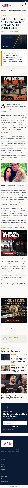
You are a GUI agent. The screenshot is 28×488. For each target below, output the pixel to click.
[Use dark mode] (25, 1)
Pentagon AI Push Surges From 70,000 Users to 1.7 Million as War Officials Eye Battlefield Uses (18, 370)
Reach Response (16, 486)
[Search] (22, 5)
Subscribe (15, 426)
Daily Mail (20, 284)
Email (9, 70)
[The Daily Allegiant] (6, 5)
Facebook (5, 70)
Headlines (4, 15)
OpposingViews (11, 284)
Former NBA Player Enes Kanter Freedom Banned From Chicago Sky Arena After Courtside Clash (12, 397)
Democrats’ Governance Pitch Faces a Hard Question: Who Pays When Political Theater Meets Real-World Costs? (17, 10)
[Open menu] (25, 5)
